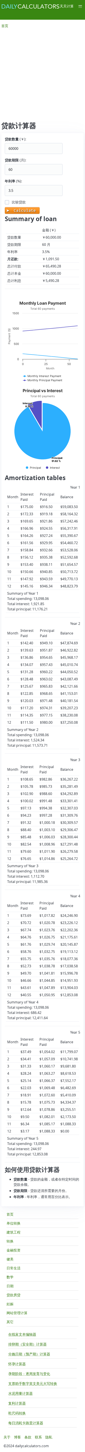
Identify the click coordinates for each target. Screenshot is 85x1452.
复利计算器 (17, 1403)
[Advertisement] (42, 76)
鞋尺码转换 (17, 1413)
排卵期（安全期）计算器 (27, 1344)
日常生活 (13, 1268)
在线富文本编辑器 (22, 1334)
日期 (10, 1286)
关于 (6, 1437)
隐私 (48, 1437)
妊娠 (10, 1304)
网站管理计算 (17, 1312)
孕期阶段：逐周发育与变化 (29, 1373)
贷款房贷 (13, 1295)
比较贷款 (18, 202)
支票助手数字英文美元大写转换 (32, 1383)
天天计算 (67, 6)
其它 (10, 1321)
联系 (38, 1437)
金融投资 (13, 1250)
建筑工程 (13, 1232)
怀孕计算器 (17, 1363)
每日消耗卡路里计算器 (25, 1423)
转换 (10, 1241)
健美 (10, 1259)
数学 (10, 1277)
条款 (27, 1437)
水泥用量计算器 (20, 1393)
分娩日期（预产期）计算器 (29, 1354)
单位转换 (13, 1223)
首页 (10, 1214)
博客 (17, 1437)
